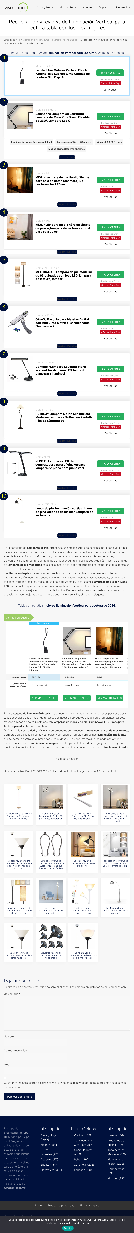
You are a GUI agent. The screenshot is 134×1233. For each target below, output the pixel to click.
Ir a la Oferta (110, 72)
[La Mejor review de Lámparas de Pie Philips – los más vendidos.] (83, 797)
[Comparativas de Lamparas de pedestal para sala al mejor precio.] (83, 936)
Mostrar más (67, 157)
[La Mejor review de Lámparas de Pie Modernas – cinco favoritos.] (115, 891)
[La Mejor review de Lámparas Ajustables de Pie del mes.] (83, 844)
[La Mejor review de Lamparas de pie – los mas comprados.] (51, 891)
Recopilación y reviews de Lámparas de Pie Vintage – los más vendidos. (19, 816)
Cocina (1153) (82, 1135)
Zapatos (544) (49, 1164)
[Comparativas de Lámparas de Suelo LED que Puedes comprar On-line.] (51, 797)
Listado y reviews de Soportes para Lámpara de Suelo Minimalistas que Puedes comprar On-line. (51, 865)
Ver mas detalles (44, 698)
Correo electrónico (16, 1050)
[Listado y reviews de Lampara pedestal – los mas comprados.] (83, 891)
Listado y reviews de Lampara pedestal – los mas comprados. (83, 910)
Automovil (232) (84, 1164)
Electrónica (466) (51, 1169)
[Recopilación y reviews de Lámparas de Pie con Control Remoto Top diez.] (115, 844)
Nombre (10, 1036)
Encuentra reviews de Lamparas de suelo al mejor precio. (50, 955)
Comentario (12, 993)
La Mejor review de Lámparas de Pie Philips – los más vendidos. (83, 816)
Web (6, 1064)
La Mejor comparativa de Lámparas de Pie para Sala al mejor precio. (19, 910)
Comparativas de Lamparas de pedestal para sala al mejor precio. (83, 955)
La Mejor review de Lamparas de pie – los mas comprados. (51, 910)
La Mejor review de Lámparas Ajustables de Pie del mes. (83, 863)
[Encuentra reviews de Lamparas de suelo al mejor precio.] (51, 936)
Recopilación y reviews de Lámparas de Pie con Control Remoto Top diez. (115, 863)
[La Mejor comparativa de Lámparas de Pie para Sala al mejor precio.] (19, 891)
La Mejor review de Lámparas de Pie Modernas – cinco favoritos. (115, 910)
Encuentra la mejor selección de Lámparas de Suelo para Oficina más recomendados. (115, 817)
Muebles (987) (117, 1178)
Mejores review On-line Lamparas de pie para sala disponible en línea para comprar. (19, 865)
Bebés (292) (81, 1159)
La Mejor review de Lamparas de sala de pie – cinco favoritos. (19, 955)
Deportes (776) (50, 1159)
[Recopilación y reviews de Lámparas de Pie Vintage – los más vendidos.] (19, 797)
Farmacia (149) (83, 1169)
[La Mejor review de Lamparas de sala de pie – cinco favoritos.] (19, 936)
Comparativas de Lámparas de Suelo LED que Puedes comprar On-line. (51, 817)
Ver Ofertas (110, 89)
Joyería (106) (116, 1135)
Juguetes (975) (50, 1154)
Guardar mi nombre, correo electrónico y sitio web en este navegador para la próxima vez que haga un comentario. (65, 1085)
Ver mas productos (17, 617)
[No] (130, 1224)
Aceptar (68, 1228)
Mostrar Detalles (67, 204)
